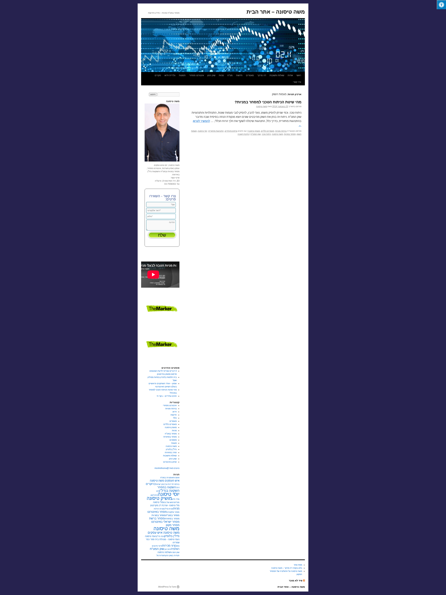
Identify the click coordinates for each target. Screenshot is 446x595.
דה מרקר (261, 75)
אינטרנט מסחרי (196, 75)
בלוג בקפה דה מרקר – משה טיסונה (286, 568)
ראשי (298, 75)
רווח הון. (167, 549)
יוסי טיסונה (202, 131)
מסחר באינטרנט (157, 511)
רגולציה (175, 548)
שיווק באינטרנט (170, 462)
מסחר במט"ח (171, 433)
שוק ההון (211, 75)
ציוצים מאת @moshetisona (167, 468)
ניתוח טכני (266, 134)
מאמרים (250, 75)
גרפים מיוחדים (231, 131)
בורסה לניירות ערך (171, 484)
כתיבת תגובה (243, 134)
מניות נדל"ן (168, 509)
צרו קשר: (297, 82)
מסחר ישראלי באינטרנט (165, 521)
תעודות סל (160, 555)
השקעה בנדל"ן (169, 490)
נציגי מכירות (169, 545)
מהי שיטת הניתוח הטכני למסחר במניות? (268, 102)
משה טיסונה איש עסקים (163, 532)
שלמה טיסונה (163, 552)
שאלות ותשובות (277, 75)
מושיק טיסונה (254, 131)
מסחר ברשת (156, 518)
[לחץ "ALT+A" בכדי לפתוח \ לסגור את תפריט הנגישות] (441, 4)
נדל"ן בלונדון (171, 449)
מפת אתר (298, 565)
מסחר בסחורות (170, 437)
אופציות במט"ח (166, 478)
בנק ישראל (160, 484)
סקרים (158, 75)
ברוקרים (151, 483)
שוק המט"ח (256, 134)
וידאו (174, 411)
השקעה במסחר (166, 487)
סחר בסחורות (171, 452)
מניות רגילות (159, 509)
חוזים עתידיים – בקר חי (167, 396)
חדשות (239, 75)
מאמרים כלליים (267, 131)
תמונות (182, 75)
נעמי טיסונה (150, 536)
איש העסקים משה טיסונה (164, 480)
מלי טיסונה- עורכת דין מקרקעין (164, 505)
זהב (157, 491)
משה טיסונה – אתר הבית (276, 12)
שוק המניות (174, 552)
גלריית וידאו (169, 75)
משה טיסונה (261, 106)
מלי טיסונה (158, 502)
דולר (177, 487)
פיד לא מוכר (295, 580)
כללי (175, 418)
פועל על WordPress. (167, 587)
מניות (221, 75)
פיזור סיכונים (157, 546)
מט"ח (177, 502)
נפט (177, 546)
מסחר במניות (290, 134)
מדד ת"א (175, 499)
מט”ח (230, 75)
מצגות (174, 443)
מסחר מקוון (172, 525)
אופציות (176, 478)
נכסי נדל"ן (160, 536)
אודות (290, 75)
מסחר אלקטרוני (173, 512)
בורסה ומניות (281, 131)
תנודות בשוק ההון (172, 555)
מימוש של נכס (169, 502)
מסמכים (173, 440)
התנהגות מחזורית (216, 131)
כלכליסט (154, 495)
